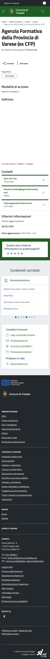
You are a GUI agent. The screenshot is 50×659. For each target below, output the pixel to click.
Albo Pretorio (7, 588)
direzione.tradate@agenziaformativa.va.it (21, 191)
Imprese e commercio (11, 482)
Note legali (6, 597)
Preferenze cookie (10, 630)
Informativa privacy (10, 592)
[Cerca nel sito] (43, 11)
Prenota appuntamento (12, 571)
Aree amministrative (11, 429)
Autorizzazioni (8, 460)
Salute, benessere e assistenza (15, 486)
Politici (5, 433)
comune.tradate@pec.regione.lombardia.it (25, 561)
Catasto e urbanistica (11, 465)
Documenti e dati (9, 437)
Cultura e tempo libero (12, 469)
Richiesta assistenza (11, 579)
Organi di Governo (10, 420)
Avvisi (4, 514)
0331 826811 (11, 554)
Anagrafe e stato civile (12, 456)
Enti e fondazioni (9, 424)
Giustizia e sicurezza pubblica (15, 478)
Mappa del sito (25, 630)
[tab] (16, 317)
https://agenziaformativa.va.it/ (18, 203)
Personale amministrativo (13, 441)
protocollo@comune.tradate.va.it (22, 558)
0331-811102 (10, 178)
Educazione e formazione (13, 473)
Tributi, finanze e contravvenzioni (17, 495)
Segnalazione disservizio (13, 575)
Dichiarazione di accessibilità (14, 601)
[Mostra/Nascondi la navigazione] (3, 11)
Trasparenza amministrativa (14, 490)
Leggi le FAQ (7, 567)
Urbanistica (7, 499)
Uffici (4, 416)
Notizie (5, 518)
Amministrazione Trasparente (15, 584)
